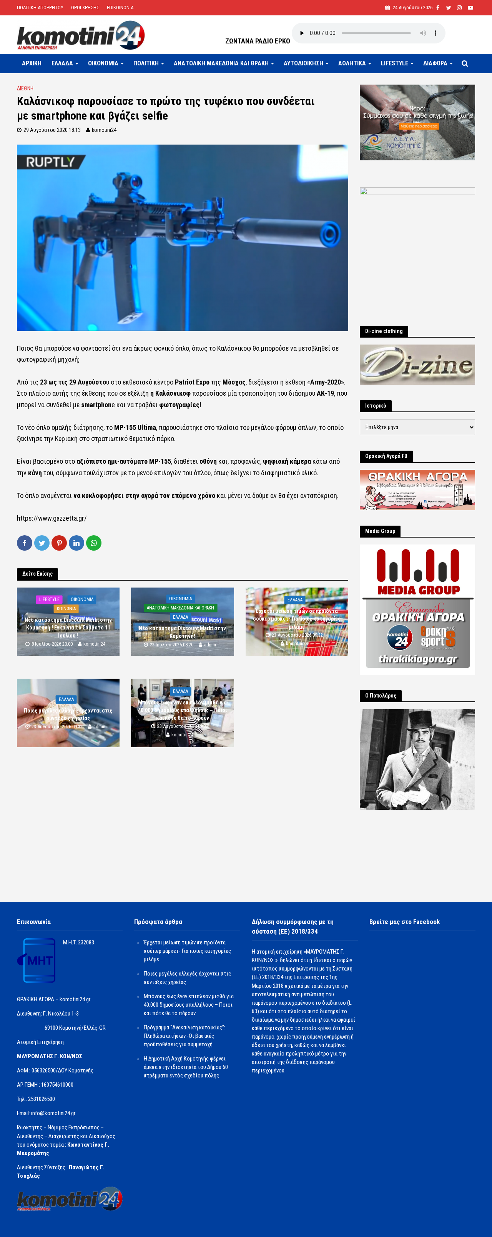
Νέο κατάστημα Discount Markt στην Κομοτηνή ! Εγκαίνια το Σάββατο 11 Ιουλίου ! (68, 628)
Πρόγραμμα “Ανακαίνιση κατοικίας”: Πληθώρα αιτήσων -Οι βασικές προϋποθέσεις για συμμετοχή (184, 1036)
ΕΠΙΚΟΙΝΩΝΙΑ (120, 7)
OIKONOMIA (103, 63)
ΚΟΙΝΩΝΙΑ (66, 609)
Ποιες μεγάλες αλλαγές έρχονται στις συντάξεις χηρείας (68, 714)
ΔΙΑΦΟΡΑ (435, 63)
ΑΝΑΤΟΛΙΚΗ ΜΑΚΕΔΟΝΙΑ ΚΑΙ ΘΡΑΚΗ (221, 63)
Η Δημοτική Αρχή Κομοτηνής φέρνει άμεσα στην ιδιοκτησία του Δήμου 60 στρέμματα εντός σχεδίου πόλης (186, 1067)
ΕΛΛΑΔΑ (62, 63)
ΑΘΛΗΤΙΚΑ (352, 63)
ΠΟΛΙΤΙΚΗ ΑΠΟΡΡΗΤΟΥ (40, 7)
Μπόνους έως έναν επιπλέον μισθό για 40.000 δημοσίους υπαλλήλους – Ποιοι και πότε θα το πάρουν (182, 710)
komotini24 (104, 130)
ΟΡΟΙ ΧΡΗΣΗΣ (85, 7)
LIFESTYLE (394, 63)
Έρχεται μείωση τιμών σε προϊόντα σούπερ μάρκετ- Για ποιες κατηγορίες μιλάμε (297, 619)
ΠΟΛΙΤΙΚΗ (146, 63)
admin (210, 645)
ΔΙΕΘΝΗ (25, 88)
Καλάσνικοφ (173, 393)
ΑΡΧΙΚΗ (32, 63)
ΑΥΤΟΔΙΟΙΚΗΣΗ (303, 63)
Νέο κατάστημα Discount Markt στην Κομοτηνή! (182, 632)
